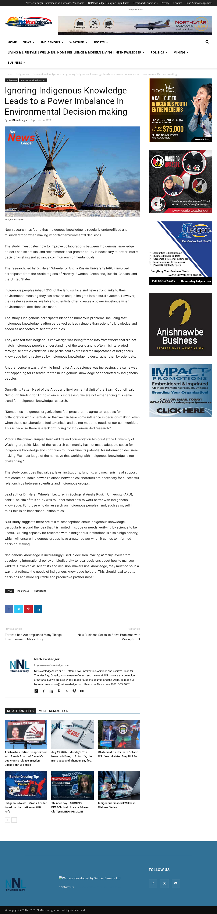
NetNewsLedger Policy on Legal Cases (108, 2)
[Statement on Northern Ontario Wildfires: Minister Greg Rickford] (119, 734)
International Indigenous (47, 74)
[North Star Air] (135, 25)
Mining (179, 52)
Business (15, 62)
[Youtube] (83, 691)
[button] (207, 43)
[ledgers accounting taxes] (180, 253)
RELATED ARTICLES (20, 711)
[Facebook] (9, 609)
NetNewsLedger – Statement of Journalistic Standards (55, 2)
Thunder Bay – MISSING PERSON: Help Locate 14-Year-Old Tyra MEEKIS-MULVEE (70, 807)
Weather (77, 42)
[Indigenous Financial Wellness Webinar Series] (119, 785)
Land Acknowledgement (199, 2)
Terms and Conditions (145, 2)
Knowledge (40, 590)
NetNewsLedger (17, 120)
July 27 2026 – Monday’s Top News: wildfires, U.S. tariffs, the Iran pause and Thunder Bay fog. (71, 756)
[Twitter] (18, 609)
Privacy (165, 2)
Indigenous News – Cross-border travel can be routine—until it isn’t (26, 807)
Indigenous (50, 42)
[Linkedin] (38, 609)
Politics (157, 52)
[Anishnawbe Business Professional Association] (180, 324)
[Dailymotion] (37, 691)
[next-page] (14, 820)
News (27, 42)
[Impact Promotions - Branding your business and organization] (180, 390)
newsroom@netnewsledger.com (98, 887)
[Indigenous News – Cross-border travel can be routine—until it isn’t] (26, 785)
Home (12, 42)
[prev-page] (7, 820)
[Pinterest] (28, 609)
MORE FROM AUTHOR (53, 711)
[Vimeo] (75, 691)
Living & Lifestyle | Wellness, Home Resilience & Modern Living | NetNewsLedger (74, 52)
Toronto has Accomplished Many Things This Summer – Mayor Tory (33, 637)
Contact (177, 2)
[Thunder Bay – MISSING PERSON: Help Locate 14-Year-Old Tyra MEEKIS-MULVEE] (72, 785)
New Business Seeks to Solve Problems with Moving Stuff (109, 637)
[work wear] (180, 181)
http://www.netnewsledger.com (51, 665)
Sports (99, 42)
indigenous (23, 590)
